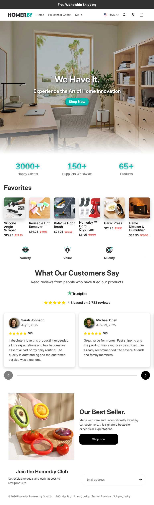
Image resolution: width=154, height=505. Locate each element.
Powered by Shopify (40, 496)
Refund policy (63, 496)
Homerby (22, 496)
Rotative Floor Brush (64, 225)
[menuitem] (78, 14)
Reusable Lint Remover (39, 225)
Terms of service (101, 496)
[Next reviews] (145, 375)
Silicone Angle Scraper (10, 226)
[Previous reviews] (8, 375)
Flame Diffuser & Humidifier (137, 226)
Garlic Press (113, 223)
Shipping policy (122, 496)
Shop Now (77, 102)
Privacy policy (81, 496)
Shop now (98, 439)
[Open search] (124, 14)
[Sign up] (140, 479)
